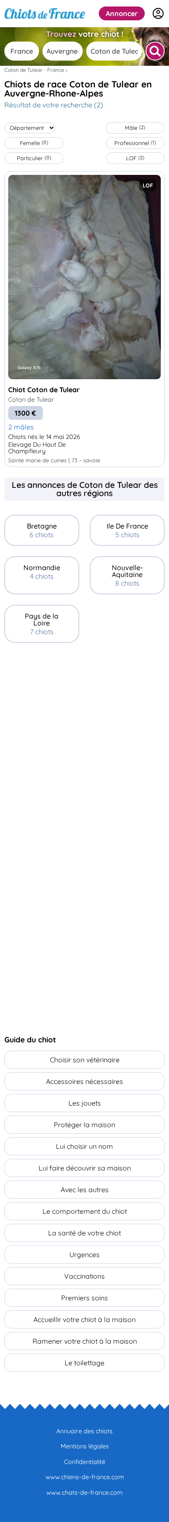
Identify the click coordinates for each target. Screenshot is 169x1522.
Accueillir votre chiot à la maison (84, 1319)
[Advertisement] (84, 742)
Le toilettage (84, 1362)
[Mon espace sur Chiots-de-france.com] (158, 13)
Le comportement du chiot (84, 1211)
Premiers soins (84, 1297)
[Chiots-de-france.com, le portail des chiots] (44, 13)
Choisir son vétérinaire (85, 1059)
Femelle (34, 142)
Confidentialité (84, 1462)
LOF (135, 158)
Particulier (34, 158)
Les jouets (84, 1103)
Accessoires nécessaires (84, 1081)
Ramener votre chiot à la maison (84, 1341)
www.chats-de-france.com (84, 1492)
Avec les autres (85, 1189)
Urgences (84, 1254)
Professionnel (135, 142)
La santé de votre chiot (84, 1233)
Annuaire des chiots (84, 1431)
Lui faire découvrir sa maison (85, 1168)
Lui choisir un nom (84, 1146)
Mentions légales (85, 1446)
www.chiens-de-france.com (85, 1477)
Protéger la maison (84, 1124)
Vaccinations (84, 1276)
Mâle (135, 127)
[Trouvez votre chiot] (155, 51)
